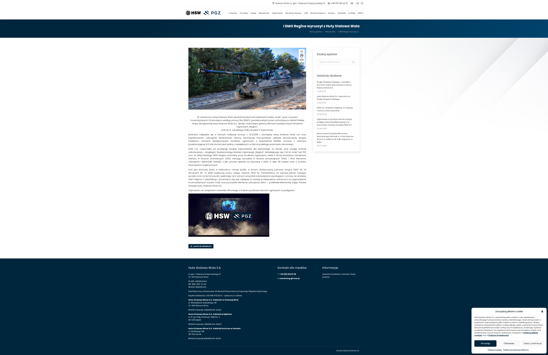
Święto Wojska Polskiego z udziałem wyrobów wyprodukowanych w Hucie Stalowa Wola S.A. (334, 85)
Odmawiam (509, 343)
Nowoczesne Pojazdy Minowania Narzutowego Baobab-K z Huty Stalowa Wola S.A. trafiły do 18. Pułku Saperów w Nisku (335, 137)
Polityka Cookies (495, 350)
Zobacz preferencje (533, 343)
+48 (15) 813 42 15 (339, 3)
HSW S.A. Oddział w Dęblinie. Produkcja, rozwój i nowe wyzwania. (335, 109)
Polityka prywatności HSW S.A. (516, 350)
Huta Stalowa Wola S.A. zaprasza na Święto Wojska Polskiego (333, 98)
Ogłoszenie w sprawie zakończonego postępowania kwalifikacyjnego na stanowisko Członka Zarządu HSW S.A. (334, 122)
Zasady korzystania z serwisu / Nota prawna (338, 275)
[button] (542, 311)
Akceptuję (485, 343)
